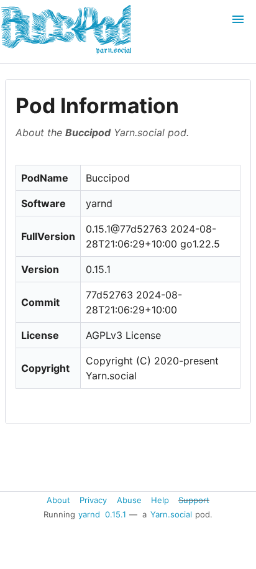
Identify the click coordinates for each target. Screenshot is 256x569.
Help (160, 500)
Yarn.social (171, 514)
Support (193, 500)
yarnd (89, 514)
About (58, 500)
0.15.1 (115, 514)
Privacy (93, 500)
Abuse (129, 500)
